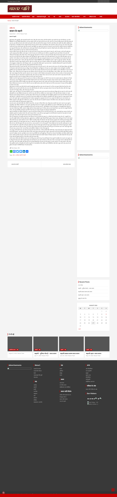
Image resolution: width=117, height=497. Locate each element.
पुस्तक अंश (88, 375)
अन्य (84, 16)
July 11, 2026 (38, 355)
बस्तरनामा (62, 383)
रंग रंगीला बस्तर (63, 385)
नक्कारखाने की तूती (41, 16)
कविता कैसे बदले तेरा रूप (65, 395)
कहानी (36, 349)
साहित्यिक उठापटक (90, 381)
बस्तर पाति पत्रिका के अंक (91, 389)
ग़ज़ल (61, 375)
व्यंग (34, 395)
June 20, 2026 (63, 355)
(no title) (80, 285)
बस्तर (60, 16)
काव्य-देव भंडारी (15, 164)
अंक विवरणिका (89, 368)
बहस (33, 16)
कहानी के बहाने (22, 155)
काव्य (61, 368)
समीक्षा (35, 400)
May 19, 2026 (89, 355)
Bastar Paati (24, 34)
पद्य (54, 16)
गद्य (49, 16)
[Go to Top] (113, 489)
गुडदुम (87, 373)
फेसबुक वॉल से (63, 397)
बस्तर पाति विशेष (76, 16)
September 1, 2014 (15, 34)
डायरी (35, 389)
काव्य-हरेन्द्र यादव (67, 164)
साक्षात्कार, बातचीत (38, 402)
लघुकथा (35, 393)
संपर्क (101, 16)
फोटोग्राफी (88, 379)
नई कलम (67, 16)
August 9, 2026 (13, 353)
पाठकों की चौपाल (26, 16)
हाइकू (61, 373)
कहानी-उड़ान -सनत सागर (83, 295)
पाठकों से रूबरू (15, 16)
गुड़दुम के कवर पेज (82, 298)
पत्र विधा (35, 391)
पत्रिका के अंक (92, 16)
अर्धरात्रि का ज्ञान (12, 349)
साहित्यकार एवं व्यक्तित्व (65, 387)
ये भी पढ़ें (11, 334)
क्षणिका (61, 371)
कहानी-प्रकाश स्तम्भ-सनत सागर (85, 291)
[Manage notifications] (3, 492)
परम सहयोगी (88, 371)
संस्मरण (35, 398)
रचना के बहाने (63, 401)
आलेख (11, 28)
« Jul (79, 329)
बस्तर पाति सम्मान (64, 399)
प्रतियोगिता (88, 377)
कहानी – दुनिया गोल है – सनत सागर (86, 288)
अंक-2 (14, 155)
